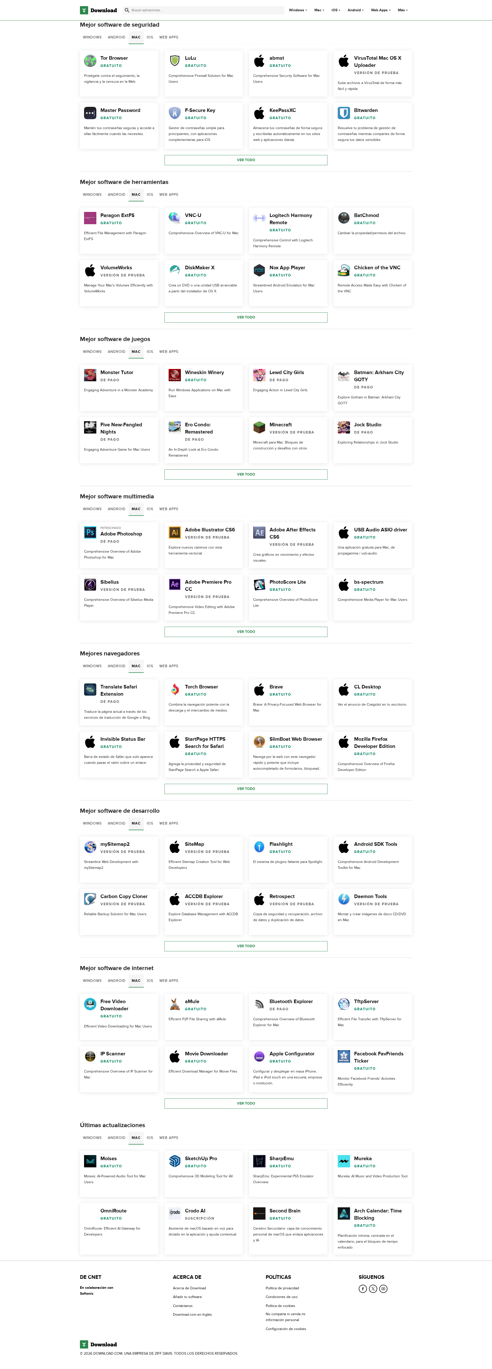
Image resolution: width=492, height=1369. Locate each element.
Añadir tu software (187, 1297)
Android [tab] (117, 37)
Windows (296, 10)
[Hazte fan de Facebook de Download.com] (363, 1289)
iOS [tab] (150, 37)
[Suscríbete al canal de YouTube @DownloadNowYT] (383, 1289)
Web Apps (379, 10)
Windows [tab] (92, 37)
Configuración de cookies (286, 1329)
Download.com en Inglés (192, 1314)
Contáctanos (183, 1306)
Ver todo (246, 160)
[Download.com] (98, 10)
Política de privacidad (282, 1288)
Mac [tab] (136, 37)
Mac (317, 10)
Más (401, 10)
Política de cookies (280, 1306)
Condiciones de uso (282, 1297)
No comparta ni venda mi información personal (285, 1317)
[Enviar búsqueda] (127, 10)
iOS (334, 10)
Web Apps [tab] (168, 37)
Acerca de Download (189, 1288)
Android (354, 10)
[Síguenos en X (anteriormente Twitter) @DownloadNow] (373, 1289)
